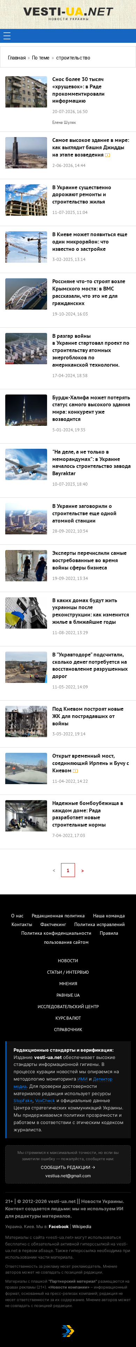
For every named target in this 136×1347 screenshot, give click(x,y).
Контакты (22, 925)
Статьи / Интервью (68, 972)
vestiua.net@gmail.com (68, 1175)
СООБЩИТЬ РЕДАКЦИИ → (68, 1167)
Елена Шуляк (64, 123)
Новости (68, 961)
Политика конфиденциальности (56, 933)
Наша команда (109, 916)
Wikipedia (81, 1226)
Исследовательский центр (68, 1007)
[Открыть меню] (7, 36)
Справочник (68, 1030)
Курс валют (68, 1018)
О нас (17, 916)
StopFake (23, 1100)
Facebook (59, 1226)
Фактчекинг (53, 925)
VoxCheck (45, 1100)
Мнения (68, 984)
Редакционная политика (58, 916)
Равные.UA (68, 995)
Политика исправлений (99, 925)
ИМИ (82, 1079)
